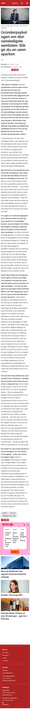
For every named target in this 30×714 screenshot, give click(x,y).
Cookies (4, 658)
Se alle (14, 552)
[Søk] (22, 3)
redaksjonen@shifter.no (9, 680)
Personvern (5, 655)
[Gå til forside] (3, 3)
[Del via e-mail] (17, 70)
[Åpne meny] (27, 3)
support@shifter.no (7, 673)
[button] (24, 525)
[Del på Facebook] (12, 70)
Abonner (15, 3)
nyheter (13, 513)
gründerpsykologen (9, 516)
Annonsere (5, 661)
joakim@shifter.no (7, 695)
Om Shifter (5, 652)
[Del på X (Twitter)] (15, 70)
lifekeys (4, 513)
